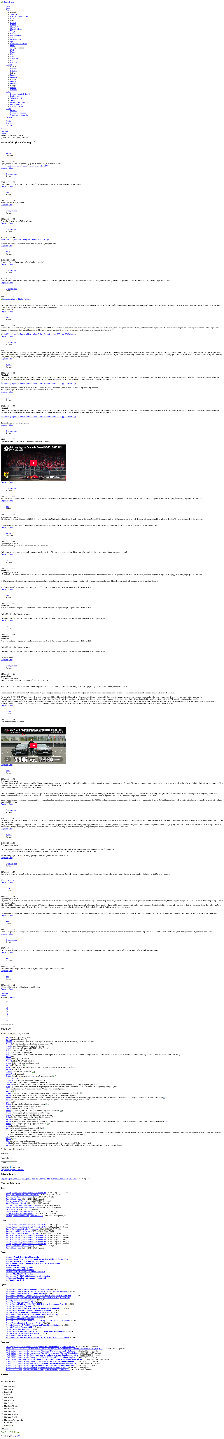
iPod (12, 50)
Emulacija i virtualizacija (19, 44)
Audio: (12, 1265)
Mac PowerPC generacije (13, 1420)
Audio (12, 37)
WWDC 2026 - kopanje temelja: (40, 1351)
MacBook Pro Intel (11, 1414)
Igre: (15, 1280)
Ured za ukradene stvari (19, 16)
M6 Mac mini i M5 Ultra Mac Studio (26, 1207)
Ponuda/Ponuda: (27, 1289)
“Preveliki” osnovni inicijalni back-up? (23, 1205)
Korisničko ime (6, 1158)
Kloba (8, 1067)
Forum (3, 129)
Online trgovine (16, 104)
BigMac (9, 365)
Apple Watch (15, 58)
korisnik (9, 711)
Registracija (5, 1170)
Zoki (75, 1179)
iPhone (12, 52)
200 (7, 1020)
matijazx (9, 1042)
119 (7, 1016)
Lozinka (4, 1163)
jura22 (8, 1126)
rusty (52, 1179)
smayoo (8, 153)
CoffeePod (10, 1074)
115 (7, 1008)
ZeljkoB (69, 1179)
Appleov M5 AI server (20, 1201)
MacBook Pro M (10, 1417)
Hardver (13, 23)
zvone (8, 1087)
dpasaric (9, 1046)
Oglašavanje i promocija (19, 115)
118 (7, 1014)
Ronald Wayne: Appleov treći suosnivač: (44, 1359)
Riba (7, 192)
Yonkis (8, 1108)
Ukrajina (14, 1209)
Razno (12, 18)
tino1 (7, 398)
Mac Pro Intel (9, 1400)
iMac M (7, 1395)
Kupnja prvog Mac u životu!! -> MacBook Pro (29, 1193)
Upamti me (16, 1167)
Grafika (13, 33)
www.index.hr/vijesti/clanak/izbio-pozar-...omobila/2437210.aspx (25, 239)
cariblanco (9, 1085)
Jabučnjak (14, 14)
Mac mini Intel (9, 1386)
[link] (32, 1076)
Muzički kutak (16, 1199)
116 (7, 1010)
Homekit (13, 62)
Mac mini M (8, 1389)
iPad (12, 54)
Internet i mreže (16, 35)
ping (7, 1052)
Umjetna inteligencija (19, 1203)
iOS (11, 60)
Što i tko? (13, 111)
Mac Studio (8, 1398)
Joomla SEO (15, 1436)
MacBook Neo (9, 1412)
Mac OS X (14, 27)
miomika (9, 1082)
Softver (13, 25)
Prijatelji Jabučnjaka (17, 102)
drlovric (8, 1059)
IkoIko (8, 1050)
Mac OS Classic (16, 29)
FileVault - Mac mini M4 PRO (23, 1212)
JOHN (8, 252)
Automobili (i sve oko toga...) (22, 1197)
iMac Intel (8, 1392)
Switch (12, 46)
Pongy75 (9, 1040)
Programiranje (15, 39)
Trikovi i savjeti (16, 98)
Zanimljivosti (15, 96)
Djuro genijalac (11, 174)
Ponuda (13, 69)
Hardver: (19, 1268)
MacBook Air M (10, 1409)
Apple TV (14, 56)
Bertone (13, 997)
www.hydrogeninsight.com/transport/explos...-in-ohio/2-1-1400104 (25, 166)
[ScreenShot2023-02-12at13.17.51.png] (16, 299)
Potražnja (13, 71)
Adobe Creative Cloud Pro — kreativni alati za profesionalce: (54, 1349)
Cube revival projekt (25, 1214)
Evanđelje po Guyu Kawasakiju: (40, 1347)
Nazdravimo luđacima (18, 113)
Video (12, 31)
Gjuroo (8, 1063)
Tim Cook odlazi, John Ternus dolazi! (25, 1195)
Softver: (33, 1263)
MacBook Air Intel (11, 1406)
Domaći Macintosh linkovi (20, 94)
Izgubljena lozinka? (17, 1170)
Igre (11, 42)
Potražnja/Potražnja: (20, 1300)
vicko (8, 771)
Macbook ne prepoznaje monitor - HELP (28, 1216)
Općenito (4, 131)
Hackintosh (8, 1423)
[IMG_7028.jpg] (7, 880)
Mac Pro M (8, 1403)
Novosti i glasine (16, 107)
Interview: (22, 1257)
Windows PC (9, 1426)
